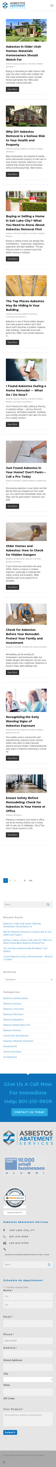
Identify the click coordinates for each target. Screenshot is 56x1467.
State (6, 1385)
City (5, 1373)
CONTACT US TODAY (29, 1112)
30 (24, 881)
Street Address (12, 1360)
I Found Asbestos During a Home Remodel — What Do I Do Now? (26, 390)
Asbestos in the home (28, 64)
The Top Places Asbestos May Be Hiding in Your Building (25, 305)
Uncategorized (10, 1057)
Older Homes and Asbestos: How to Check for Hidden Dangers (24, 550)
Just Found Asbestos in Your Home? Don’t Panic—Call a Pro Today (26, 472)
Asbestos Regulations (13, 1019)
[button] (51, 5)
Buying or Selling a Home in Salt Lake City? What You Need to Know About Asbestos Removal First (27, 941)
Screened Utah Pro (14, 1212)
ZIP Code (9, 1398)
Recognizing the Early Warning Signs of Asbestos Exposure (22, 721)
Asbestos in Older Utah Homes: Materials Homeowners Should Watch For (22, 925)
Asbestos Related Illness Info (16, 1025)
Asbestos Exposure (13, 64)
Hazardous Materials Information (18, 1041)
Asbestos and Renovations (15, 559)
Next (30, 881)
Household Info (41, 481)
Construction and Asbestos (15, 317)
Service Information (40, 647)
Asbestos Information (29, 233)
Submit (10, 1432)
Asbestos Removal (28, 481)
